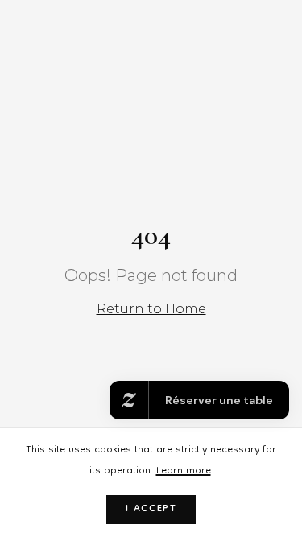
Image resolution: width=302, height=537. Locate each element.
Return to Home (151, 308)
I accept (151, 509)
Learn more (183, 471)
